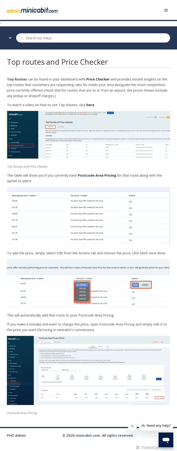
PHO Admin (16, 435)
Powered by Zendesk (158, 447)
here (90, 104)
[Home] (32, 9)
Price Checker (98, 79)
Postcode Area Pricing (97, 175)
